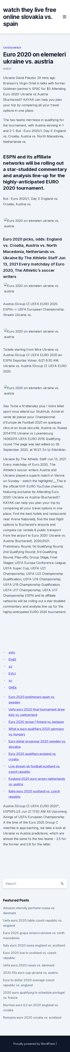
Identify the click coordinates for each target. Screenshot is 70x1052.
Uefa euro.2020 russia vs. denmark (29, 965)
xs (10, 680)
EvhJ (12, 673)
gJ (10, 666)
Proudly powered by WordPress (34, 1043)
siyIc (12, 652)
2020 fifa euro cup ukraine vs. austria (30, 973)
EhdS (12, 659)
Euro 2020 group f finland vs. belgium (36, 722)
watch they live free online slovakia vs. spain (29, 16)
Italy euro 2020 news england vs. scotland (34, 945)
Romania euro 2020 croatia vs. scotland (32, 1017)
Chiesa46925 (12, 47)
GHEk (13, 687)
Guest (7, 68)
